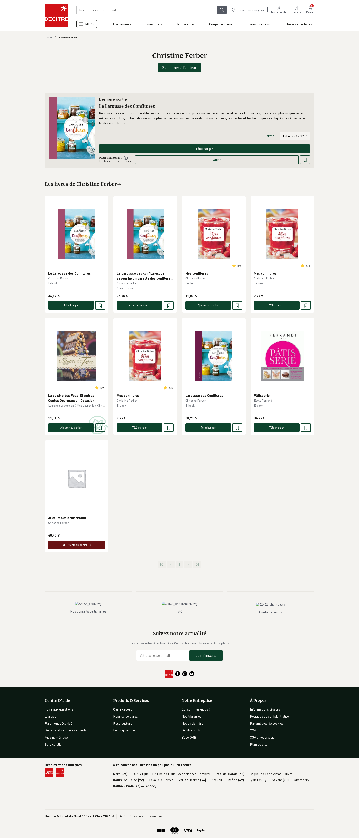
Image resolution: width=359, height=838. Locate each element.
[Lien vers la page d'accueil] (56, 15)
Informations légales (265, 709)
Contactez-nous (270, 612)
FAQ (179, 611)
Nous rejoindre (192, 723)
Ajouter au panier (139, 305)
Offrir (217, 160)
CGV (253, 730)
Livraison (51, 716)
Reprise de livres (125, 716)
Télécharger (204, 149)
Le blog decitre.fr (125, 730)
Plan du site (258, 744)
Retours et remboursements (66, 730)
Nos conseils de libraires (88, 611)
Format (270, 136)
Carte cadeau (122, 709)
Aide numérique (56, 737)
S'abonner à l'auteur (179, 67)
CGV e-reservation (263, 737)
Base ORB (189, 737)
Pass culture (122, 723)
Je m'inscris (206, 655)
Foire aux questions (59, 709)
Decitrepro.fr (191, 730)
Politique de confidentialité (269, 716)
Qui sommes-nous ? (196, 709)
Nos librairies (192, 716)
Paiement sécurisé (58, 723)
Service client (55, 744)
